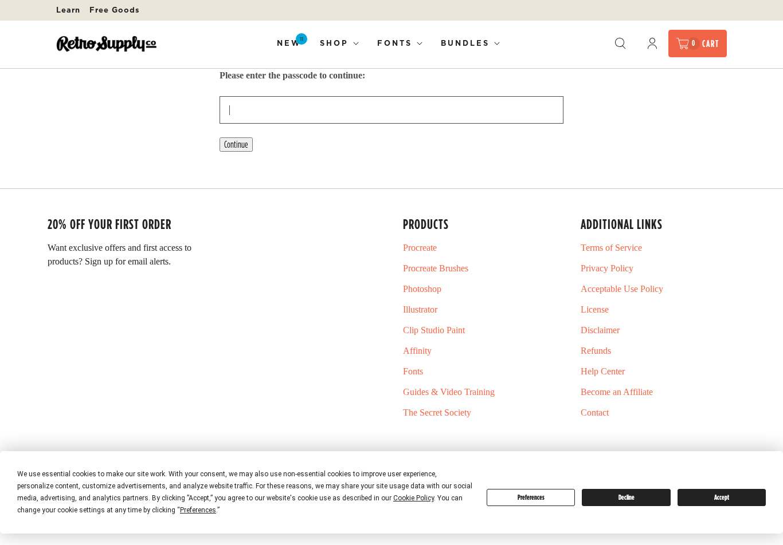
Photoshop (422, 289)
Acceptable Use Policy (622, 289)
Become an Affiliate (617, 392)
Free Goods (114, 10)
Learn (68, 10)
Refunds (596, 351)
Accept (721, 497)
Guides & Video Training (449, 392)
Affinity (417, 351)
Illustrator (420, 309)
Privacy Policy (607, 268)
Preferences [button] (198, 510)
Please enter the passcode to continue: (292, 75)
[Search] (620, 43)
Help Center (603, 371)
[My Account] (652, 43)
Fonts (394, 43)
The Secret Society (437, 412)
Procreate (420, 247)
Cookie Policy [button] (413, 498)
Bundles (465, 43)
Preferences (531, 497)
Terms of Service (611, 247)
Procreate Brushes (435, 268)
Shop (334, 43)
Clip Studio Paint (434, 330)
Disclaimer (600, 330)
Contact (595, 412)
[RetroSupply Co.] (106, 43)
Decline (626, 497)
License (595, 309)
